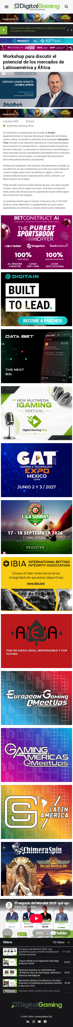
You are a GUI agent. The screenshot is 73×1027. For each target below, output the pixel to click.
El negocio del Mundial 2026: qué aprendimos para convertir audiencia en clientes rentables (39, 952)
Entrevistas (12, 126)
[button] (6, 7)
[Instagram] (33, 1021)
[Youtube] (39, 1021)
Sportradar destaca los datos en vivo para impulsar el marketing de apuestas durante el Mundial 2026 (40, 983)
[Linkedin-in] (27, 1021)
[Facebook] (45, 1021)
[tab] (36, 952)
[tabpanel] (36, 918)
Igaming (23, 126)
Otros (31, 126)
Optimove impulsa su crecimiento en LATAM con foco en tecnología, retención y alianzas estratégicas (40, 973)
